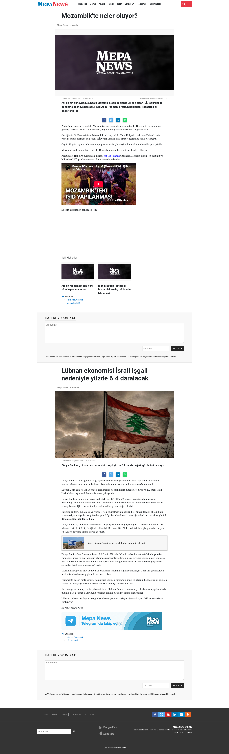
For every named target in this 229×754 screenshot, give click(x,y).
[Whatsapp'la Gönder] (125, 120)
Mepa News (62, 25)
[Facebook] (104, 120)
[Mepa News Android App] (108, 727)
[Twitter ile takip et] (161, 714)
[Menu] (189, 4)
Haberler (82, 4)
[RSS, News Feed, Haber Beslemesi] (188, 714)
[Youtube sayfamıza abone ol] (168, 714)
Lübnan (75, 387)
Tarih (119, 4)
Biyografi (129, 4)
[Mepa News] (52, 4)
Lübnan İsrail (72, 640)
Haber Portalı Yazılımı (117, 748)
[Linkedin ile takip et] (174, 714)
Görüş (93, 4)
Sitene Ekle (89, 715)
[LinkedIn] (118, 120)
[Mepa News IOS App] (108, 733)
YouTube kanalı (111, 155)
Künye (54, 715)
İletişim (64, 715)
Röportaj (141, 4)
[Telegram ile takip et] (181, 714)
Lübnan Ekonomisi (75, 637)
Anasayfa (44, 715)
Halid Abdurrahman (75, 300)
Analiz (102, 4)
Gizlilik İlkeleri (76, 715)
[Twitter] (111, 120)
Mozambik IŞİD (73, 303)
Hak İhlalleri (155, 4)
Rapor (111, 4)
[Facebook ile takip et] (155, 714)
